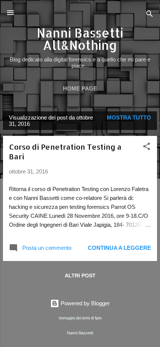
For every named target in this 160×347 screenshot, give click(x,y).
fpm (98, 318)
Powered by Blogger (84, 303)
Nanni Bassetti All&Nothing (80, 39)
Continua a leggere (119, 248)
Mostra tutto (129, 117)
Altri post (80, 275)
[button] (146, 147)
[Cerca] (149, 15)
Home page (80, 88)
